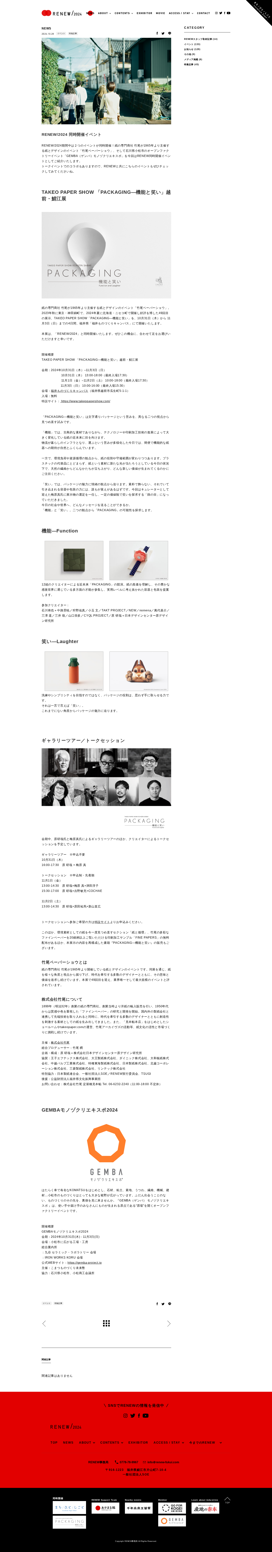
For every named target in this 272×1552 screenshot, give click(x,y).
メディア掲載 (191, 59)
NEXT (169, 1323)
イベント (61, 33)
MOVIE (160, 13)
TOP (54, 1442)
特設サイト (102, 922)
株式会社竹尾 (60, 1042)
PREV (44, 1323)
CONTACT (203, 13)
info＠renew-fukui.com (163, 1462)
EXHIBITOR (144, 13)
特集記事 (73, 33)
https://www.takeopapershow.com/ (85, 401)
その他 (187, 54)
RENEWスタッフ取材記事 (198, 39)
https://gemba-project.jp (85, 1262)
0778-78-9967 (129, 1462)
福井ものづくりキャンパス (69, 390)
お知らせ (189, 49)
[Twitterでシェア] (163, 33)
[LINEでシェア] (169, 33)
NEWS (90, 13)
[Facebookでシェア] (157, 33)
